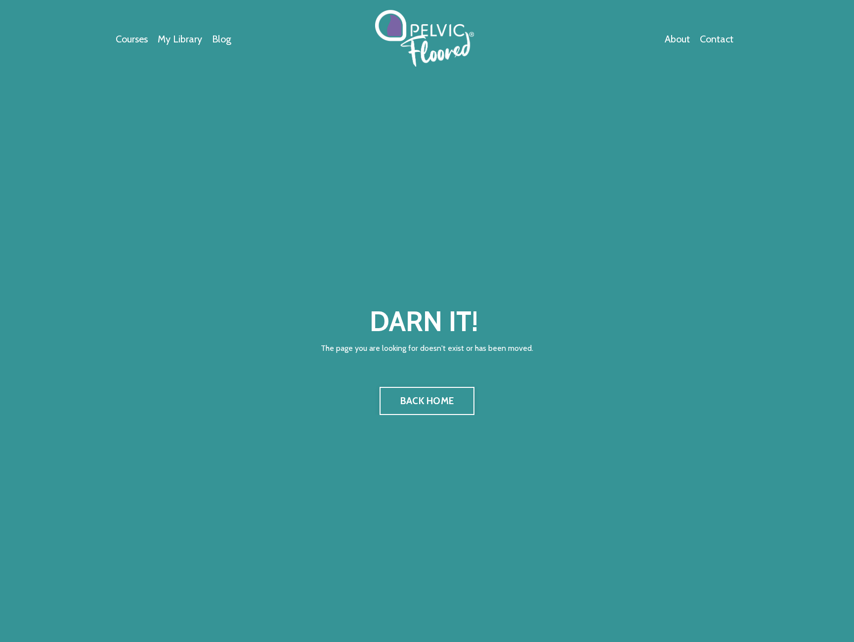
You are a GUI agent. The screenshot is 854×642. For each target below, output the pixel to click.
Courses (132, 39)
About (677, 39)
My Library (180, 39)
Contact (716, 39)
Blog (221, 39)
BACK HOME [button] (427, 401)
